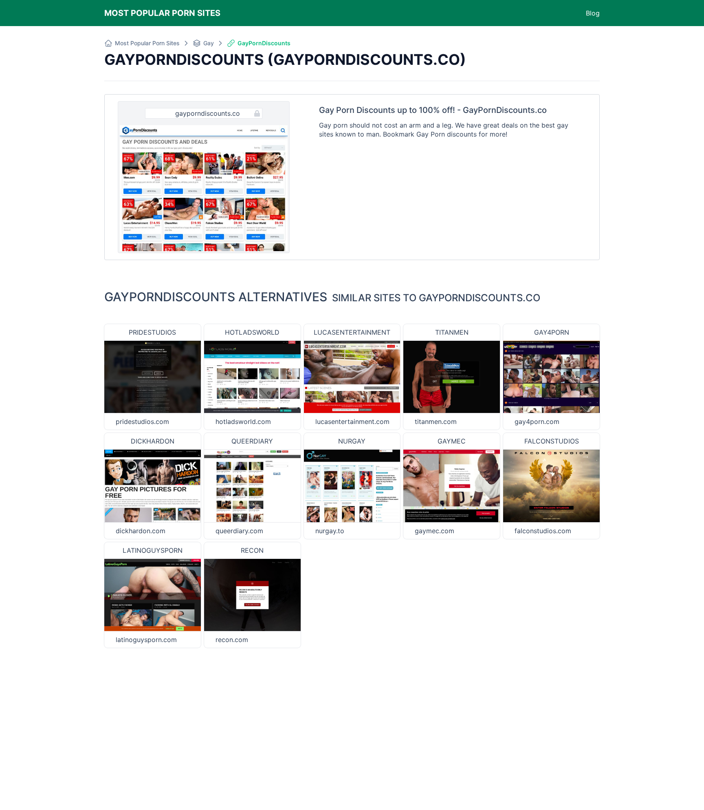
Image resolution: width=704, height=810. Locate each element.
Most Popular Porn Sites (162, 13)
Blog (593, 13)
